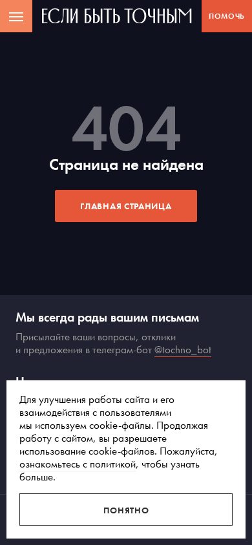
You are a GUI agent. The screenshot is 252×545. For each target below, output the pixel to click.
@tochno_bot (182, 349)
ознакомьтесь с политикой (77, 464)
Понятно (126, 510)
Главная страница (125, 206)
